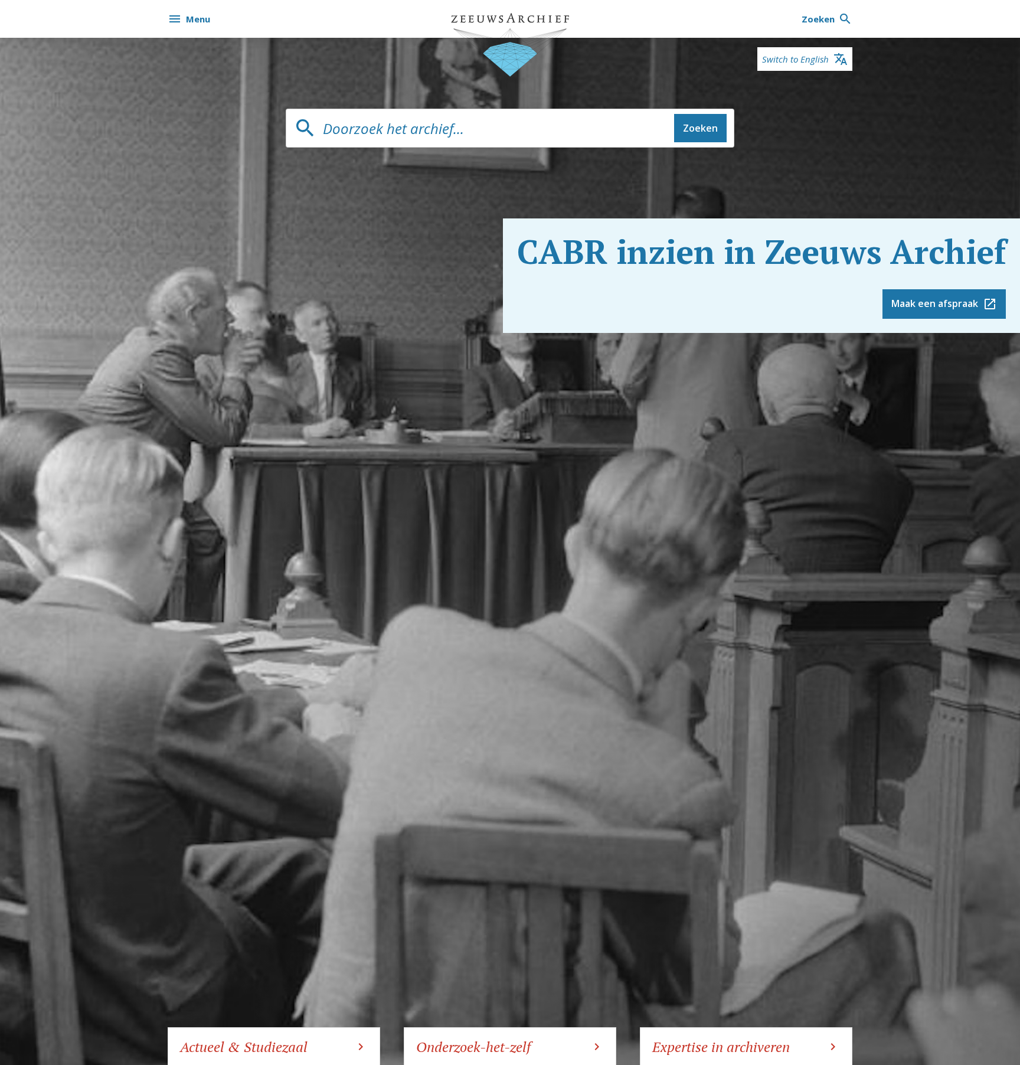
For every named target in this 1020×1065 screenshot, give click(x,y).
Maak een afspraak (934, 303)
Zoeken (700, 128)
